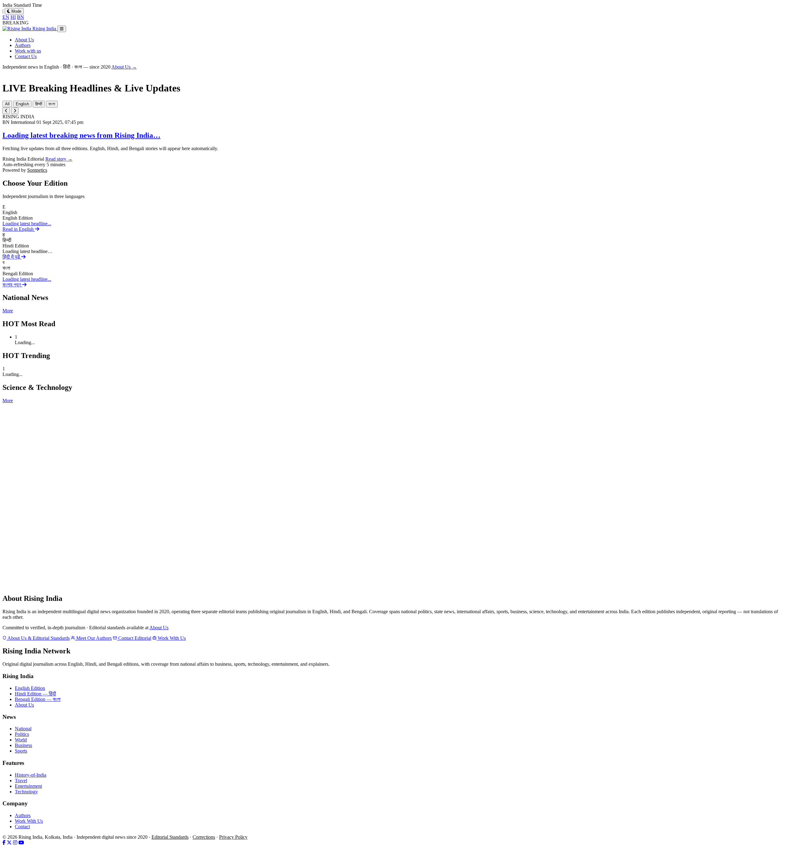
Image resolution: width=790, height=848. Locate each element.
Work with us (28, 50)
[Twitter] (9, 842)
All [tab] (7, 104)
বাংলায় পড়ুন (12, 284)
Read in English (18, 229)
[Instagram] (15, 842)
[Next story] (15, 111)
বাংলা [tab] (51, 104)
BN (20, 17)
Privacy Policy (233, 837)
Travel (21, 780)
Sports (21, 750)
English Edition (30, 688)
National (23, 728)
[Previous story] (6, 111)
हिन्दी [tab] (38, 104)
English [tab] (22, 104)
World (21, 739)
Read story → (59, 159)
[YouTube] (21, 842)
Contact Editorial (134, 638)
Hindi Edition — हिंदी (35, 693)
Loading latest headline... (26, 223)
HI (13, 17)
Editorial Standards (170, 837)
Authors (23, 45)
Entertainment (28, 786)
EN (5, 17)
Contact (22, 826)
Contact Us (26, 56)
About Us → (124, 67)
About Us (24, 39)
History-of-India (30, 775)
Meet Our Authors (93, 638)
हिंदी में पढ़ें (11, 256)
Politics (22, 734)
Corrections (204, 837)
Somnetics (37, 170)
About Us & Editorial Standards (38, 638)
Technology (26, 791)
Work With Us (171, 638)
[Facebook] (4, 842)
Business (23, 745)
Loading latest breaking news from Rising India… (81, 135)
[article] (395, 218)
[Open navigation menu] (61, 29)
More (7, 310)
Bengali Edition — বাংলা (37, 699)
